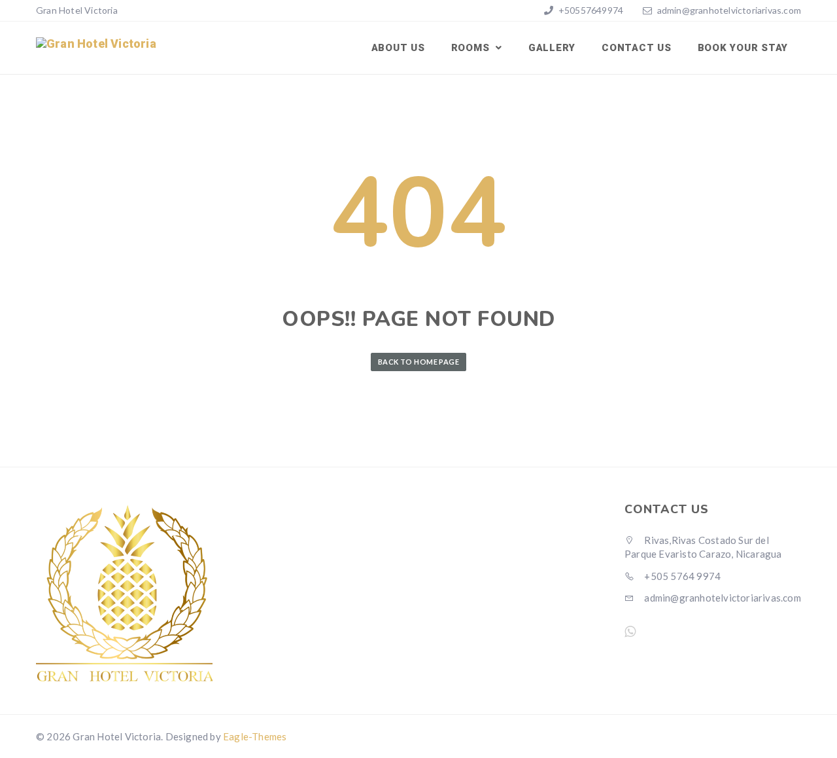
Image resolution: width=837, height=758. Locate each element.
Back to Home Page (418, 361)
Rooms (472, 48)
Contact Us (637, 48)
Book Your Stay (743, 48)
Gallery (551, 48)
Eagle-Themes (254, 736)
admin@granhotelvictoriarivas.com (729, 10)
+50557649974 (590, 10)
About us (398, 48)
